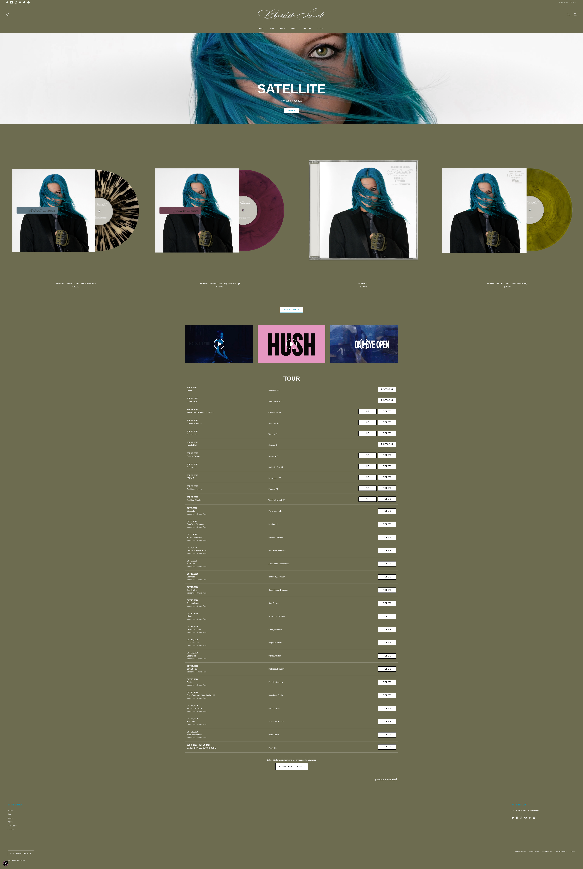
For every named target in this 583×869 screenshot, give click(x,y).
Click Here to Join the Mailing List (525, 810)
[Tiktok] (24, 2)
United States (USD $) (566, 2)
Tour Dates (307, 29)
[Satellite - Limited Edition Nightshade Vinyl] (219, 210)
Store (272, 29)
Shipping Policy (561, 851)
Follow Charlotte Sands (292, 766)
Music (282, 29)
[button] (5, 863)
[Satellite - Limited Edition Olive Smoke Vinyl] (507, 210)
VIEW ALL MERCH (291, 310)
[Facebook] (11, 2)
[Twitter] (7, 2)
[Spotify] (28, 2)
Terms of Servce (520, 851)
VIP (367, 411)
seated (392, 779)
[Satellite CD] (363, 210)
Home (261, 29)
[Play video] (219, 344)
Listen (291, 110)
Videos (294, 29)
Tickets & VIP (387, 389)
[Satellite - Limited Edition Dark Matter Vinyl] (75, 210)
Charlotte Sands (19, 860)
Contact (321, 29)
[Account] (567, 14)
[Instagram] (16, 2)
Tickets (387, 411)
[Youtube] (20, 2)
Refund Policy (547, 851)
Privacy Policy (534, 851)
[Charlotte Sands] (291, 14)
